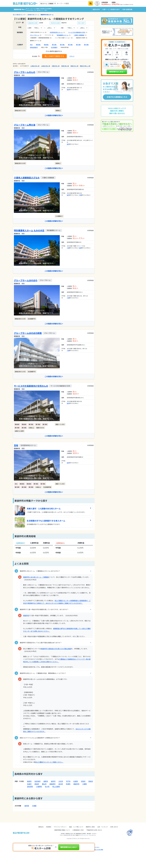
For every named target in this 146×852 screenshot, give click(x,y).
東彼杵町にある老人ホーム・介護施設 (36, 577)
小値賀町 (39, 786)
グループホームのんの (24, 72)
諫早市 (53, 781)
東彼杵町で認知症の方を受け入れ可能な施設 (56, 649)
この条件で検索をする (55, 56)
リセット (71, 56)
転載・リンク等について (76, 827)
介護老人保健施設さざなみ (27, 177)
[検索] (90, 3)
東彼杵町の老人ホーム (47, 14)
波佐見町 (30, 786)
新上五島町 (56, 786)
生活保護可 (54, 47)
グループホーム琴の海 (24, 124)
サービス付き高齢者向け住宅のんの (31, 385)
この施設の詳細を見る (53, 115)
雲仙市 (44, 784)
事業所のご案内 (90, 827)
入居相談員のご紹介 (78, 830)
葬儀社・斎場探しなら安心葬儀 (95, 849)
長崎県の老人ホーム (33, 14)
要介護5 (86, 44)
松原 (80, 248)
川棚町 (84, 784)
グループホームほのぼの (25, 280)
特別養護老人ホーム (62, 35)
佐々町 (47, 786)
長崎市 (29, 781)
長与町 (60, 784)
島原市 (46, 781)
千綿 (80, 195)
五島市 (29, 784)
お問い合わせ (114, 827)
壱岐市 (90, 781)
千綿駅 (34, 806)
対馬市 (83, 781)
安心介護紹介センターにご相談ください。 (49, 762)
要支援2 (46, 44)
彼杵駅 (26, 806)
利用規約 (48, 827)
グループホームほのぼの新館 (28, 333)
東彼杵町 (26, 615)
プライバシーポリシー (60, 827)
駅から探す (81, 23)
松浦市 (75, 781)
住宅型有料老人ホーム (56, 32)
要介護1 (54, 44)
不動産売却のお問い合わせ (94, 830)
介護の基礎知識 (127, 9)
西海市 (37, 784)
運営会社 (41, 827)
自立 (31, 44)
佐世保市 (38, 781)
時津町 (68, 784)
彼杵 (68, 89)
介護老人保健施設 (79, 35)
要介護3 (70, 44)
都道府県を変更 (32, 23)
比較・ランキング (102, 827)
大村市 (60, 781)
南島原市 (52, 784)
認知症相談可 (34, 47)
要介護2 (62, 44)
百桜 (16, 445)
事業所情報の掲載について (62, 830)
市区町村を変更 (55, 23)
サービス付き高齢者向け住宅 (76, 32)
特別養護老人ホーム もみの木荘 (29, 230)
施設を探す (96, 9)
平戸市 (68, 781)
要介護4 (78, 44)
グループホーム (34, 35)
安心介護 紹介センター (19, 14)
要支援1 (38, 44)
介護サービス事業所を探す (111, 9)
